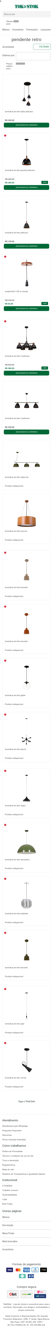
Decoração (7, 1225)
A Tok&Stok (7, 1186)
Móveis (5, 29)
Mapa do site (8, 1169)
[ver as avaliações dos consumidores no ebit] (13, 1294)
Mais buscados (9, 1241)
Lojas (4, 1199)
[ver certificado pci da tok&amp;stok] (40, 1294)
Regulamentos (8, 1165)
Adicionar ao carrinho (26, 125)
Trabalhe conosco (10, 1190)
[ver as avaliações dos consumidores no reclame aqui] (27, 1294)
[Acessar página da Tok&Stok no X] (38, 1107)
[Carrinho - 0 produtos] (49, 6)
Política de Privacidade (12, 1151)
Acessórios (17, 29)
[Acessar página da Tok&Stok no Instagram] (22, 1107)
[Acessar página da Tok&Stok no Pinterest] (30, 1107)
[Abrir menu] (8, 6)
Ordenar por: (8, 55)
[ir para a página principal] (26, 6)
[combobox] (33, 56)
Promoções (32, 29)
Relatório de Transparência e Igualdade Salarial (23, 1174)
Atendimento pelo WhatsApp (15, 1126)
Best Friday (7, 1204)
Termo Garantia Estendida (14, 1139)
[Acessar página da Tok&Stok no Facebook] (14, 1107)
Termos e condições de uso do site (17, 1156)
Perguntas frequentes (12, 1130)
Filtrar (44, 47)
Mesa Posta (8, 1233)
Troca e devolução (10, 1160)
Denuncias (7, 1135)
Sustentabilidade (9, 1195)
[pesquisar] (47, 14)
